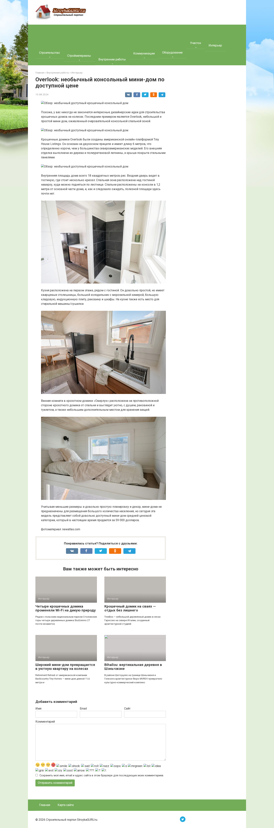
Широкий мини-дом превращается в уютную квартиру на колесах (65, 667)
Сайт (127, 708)
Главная (44, 805)
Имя (38, 708)
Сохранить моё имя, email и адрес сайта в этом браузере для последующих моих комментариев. (102, 775)
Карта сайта (66, 805)
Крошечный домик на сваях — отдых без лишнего (130, 608)
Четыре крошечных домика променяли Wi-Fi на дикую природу (65, 608)
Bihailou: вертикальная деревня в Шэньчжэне (133, 667)
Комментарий (45, 721)
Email (83, 708)
